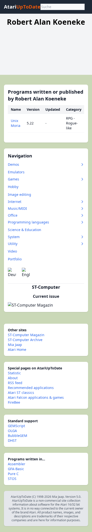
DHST (12, 440)
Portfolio (15, 259)
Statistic (14, 373)
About (13, 378)
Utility (12, 243)
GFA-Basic (16, 468)
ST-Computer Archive (25, 339)
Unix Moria (15, 123)
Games (13, 179)
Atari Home (17, 349)
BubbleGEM (17, 435)
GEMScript (16, 425)
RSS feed (15, 382)
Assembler (16, 464)
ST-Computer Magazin (26, 334)
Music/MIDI (17, 208)
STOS (12, 478)
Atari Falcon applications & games (36, 397)
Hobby (13, 186)
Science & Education (24, 229)
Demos (13, 164)
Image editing (19, 194)
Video (12, 251)
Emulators (16, 172)
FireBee (14, 402)
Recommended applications (31, 387)
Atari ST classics (21, 392)
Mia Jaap (15, 344)
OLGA (12, 430)
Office (12, 215)
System (14, 236)
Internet (14, 201)
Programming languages (28, 222)
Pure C (13, 473)
